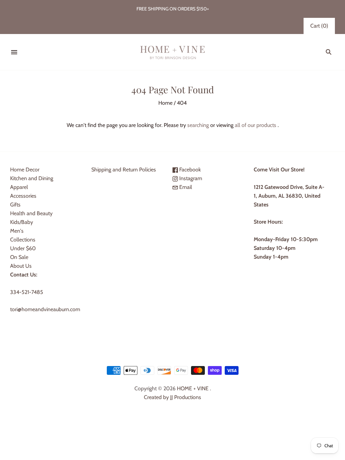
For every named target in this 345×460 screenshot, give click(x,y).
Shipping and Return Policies (123, 169)
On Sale (19, 257)
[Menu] (14, 52)
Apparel (19, 187)
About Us (21, 266)
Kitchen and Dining (31, 178)
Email (185, 187)
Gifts (15, 204)
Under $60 (23, 248)
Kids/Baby (21, 222)
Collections (22, 239)
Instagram (190, 178)
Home (165, 103)
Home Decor (24, 169)
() (319, 26)
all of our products (255, 125)
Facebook (189, 169)
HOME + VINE (193, 388)
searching (198, 125)
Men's (17, 231)
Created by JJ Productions (172, 397)
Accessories (23, 196)
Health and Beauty (31, 213)
